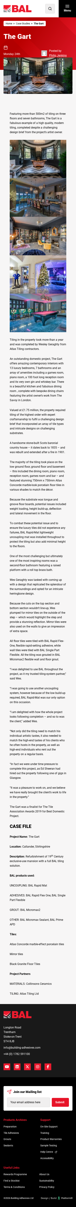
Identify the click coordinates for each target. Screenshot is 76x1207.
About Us (44, 1174)
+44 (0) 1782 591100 (17, 1054)
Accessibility (47, 1158)
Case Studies (23, 23)
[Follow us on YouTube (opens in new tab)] (7, 1066)
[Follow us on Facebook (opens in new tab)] (48, 1066)
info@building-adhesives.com (22, 1047)
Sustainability (46, 1180)
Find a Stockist (12, 1180)
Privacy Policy (46, 1187)
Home (9, 23)
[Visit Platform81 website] (57, 1198)
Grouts (7, 1139)
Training (44, 1133)
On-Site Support (49, 1126)
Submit (59, 1102)
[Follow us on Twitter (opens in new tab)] (27, 1066)
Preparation (10, 1126)
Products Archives (15, 1120)
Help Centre (46, 1151)
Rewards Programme (15, 1174)
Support (45, 1120)
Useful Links (11, 1167)
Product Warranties (51, 1139)
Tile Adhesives (11, 1133)
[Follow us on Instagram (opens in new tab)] (37, 1066)
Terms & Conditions (14, 1187)
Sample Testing (48, 1145)
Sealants (8, 1145)
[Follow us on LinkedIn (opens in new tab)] (17, 1066)
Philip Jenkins (58, 55)
